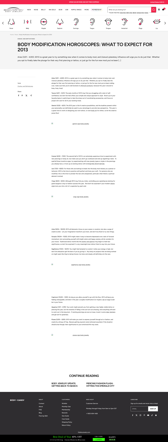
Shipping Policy (67, 422)
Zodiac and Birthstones (26, 39)
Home (12, 34)
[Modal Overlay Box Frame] (84, 438)
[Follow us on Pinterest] (144, 415)
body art (94, 110)
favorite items (56, 98)
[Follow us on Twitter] (136, 415)
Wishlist (64, 403)
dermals (101, 164)
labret (134, 12)
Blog (40, 413)
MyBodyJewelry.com (84, 432)
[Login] (159, 9)
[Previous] (3, 23)
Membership (66, 410)
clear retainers (110, 312)
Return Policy (66, 425)
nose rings (123, 12)
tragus (146, 12)
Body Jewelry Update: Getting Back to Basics (64, 384)
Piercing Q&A (43, 416)
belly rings (129, 12)
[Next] (165, 23)
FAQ (40, 410)
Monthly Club (66, 406)
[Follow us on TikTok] (152, 415)
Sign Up (153, 409)
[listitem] (18, 95)
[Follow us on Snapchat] (156, 415)
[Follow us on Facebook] (133, 415)
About (41, 406)
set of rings (106, 300)
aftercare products (86, 86)
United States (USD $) (157, 2)
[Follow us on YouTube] (148, 415)
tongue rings (140, 12)
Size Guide (65, 416)
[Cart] (163, 9)
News (16, 34)
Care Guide (65, 419)
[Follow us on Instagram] (140, 415)
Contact (41, 403)
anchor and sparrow (88, 242)
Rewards (64, 413)
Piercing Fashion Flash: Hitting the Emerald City (100, 384)
